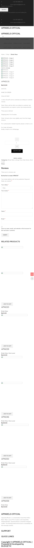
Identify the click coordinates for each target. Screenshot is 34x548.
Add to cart (17, 151)
